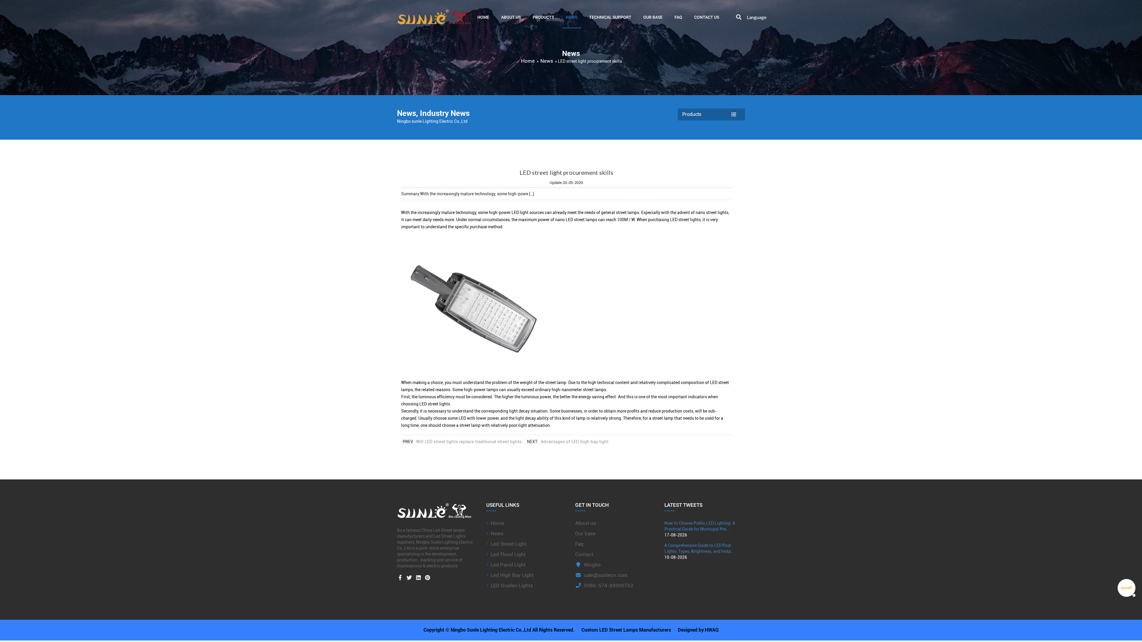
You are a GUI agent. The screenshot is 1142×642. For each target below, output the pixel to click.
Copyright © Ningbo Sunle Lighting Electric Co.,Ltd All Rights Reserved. (499, 630)
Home (483, 17)
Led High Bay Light (512, 575)
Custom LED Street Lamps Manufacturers (626, 630)
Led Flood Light (508, 554)
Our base (653, 17)
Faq (579, 544)
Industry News (445, 113)
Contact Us (706, 17)
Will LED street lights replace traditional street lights (469, 441)
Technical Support (610, 17)
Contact (584, 554)
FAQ (678, 17)
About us (585, 523)
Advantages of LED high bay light (574, 441)
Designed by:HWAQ (698, 630)
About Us (511, 17)
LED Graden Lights (512, 585)
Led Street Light (509, 544)
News (571, 17)
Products (543, 17)
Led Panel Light (508, 565)
